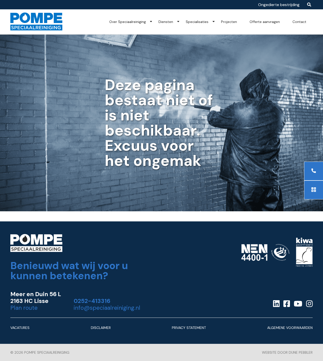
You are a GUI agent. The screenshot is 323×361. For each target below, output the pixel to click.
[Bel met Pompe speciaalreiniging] (313, 171)
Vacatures (20, 327)
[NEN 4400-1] (265, 253)
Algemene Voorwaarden (290, 327)
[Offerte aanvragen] (313, 190)
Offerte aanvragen (265, 21)
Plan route (24, 307)
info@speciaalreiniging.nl (107, 307)
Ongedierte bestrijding (279, 4)
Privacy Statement (189, 327)
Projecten (229, 21)
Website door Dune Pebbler (287, 352)
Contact (299, 21)
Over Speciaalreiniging (127, 21)
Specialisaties (197, 21)
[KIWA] (304, 253)
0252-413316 (92, 301)
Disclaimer (101, 327)
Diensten (165, 21)
